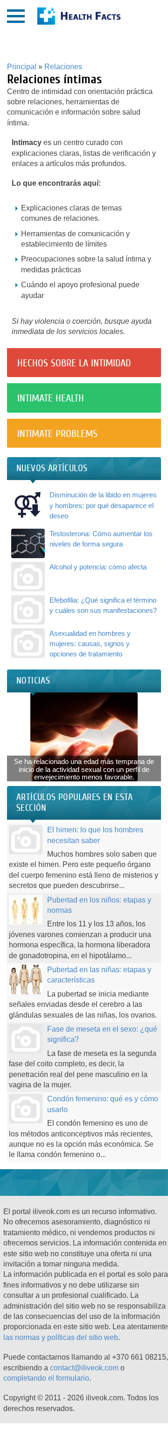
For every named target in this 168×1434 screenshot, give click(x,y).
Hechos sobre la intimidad (74, 363)
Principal (21, 67)
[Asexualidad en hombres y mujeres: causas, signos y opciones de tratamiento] (28, 652)
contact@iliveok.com (84, 1368)
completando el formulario (46, 1378)
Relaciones (63, 67)
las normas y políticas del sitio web (60, 1337)
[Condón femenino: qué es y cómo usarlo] (25, 1118)
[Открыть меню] (16, 16)
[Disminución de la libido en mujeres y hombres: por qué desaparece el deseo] (28, 514)
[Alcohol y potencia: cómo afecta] (28, 586)
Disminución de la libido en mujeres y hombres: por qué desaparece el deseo (103, 505)
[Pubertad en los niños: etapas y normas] (25, 919)
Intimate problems (57, 434)
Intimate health (50, 398)
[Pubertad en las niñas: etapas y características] (25, 989)
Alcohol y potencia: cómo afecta (98, 567)
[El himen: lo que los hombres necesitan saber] (25, 849)
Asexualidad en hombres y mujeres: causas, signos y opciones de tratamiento (90, 643)
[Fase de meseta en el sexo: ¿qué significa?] (25, 1048)
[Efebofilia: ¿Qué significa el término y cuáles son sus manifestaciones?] (28, 619)
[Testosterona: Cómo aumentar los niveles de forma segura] (28, 552)
